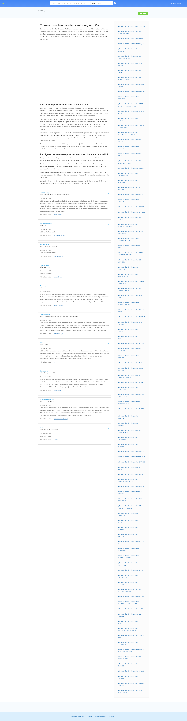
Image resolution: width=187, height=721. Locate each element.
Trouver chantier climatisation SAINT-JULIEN (131, 636)
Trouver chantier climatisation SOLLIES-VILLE (131, 543)
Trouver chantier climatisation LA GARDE (129, 71)
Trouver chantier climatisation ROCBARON (128, 424)
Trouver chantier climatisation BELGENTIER (128, 550)
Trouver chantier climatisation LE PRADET (129, 141)
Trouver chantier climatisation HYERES (131, 38)
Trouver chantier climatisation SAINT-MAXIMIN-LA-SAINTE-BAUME (131, 105)
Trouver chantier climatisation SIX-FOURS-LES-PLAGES (130, 57)
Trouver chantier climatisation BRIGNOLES (128, 98)
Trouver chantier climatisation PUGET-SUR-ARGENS (131, 232)
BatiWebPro (168, 710)
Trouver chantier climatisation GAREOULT (128, 268)
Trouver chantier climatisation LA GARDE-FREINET (129, 658)
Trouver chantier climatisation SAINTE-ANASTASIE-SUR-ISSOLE (131, 651)
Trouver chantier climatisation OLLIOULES (128, 119)
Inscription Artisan (175, 3)
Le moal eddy (58, 215)
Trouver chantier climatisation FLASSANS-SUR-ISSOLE (128, 480)
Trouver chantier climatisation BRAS (131, 570)
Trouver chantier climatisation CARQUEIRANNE (128, 174)
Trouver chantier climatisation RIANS (131, 363)
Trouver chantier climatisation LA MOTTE (129, 468)
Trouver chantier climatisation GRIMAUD (128, 357)
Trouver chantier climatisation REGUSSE (128, 622)
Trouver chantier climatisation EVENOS (132, 597)
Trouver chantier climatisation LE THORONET (129, 615)
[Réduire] (175, 693)
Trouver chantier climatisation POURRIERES (128, 337)
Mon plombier (58, 256)
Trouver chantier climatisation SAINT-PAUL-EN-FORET (131, 691)
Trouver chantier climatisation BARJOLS (132, 462)
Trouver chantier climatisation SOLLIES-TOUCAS (131, 311)
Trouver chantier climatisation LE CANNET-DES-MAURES (129, 376)
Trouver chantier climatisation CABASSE (128, 665)
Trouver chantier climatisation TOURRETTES (128, 514)
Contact (111, 716)
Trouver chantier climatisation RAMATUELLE (128, 564)
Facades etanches (59, 235)
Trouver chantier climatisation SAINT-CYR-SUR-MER (131, 126)
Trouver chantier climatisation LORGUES (128, 201)
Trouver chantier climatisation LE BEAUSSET (129, 188)
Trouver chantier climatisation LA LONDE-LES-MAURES (129, 162)
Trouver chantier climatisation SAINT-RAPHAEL (131, 64)
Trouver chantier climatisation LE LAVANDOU (129, 261)
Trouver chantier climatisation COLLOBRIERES (128, 643)
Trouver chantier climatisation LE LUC (131, 195)
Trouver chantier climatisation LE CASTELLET (129, 350)
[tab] (74, 193)
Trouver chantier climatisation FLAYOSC (132, 343)
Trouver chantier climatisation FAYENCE (132, 317)
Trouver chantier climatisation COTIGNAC (128, 583)
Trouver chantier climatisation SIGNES (131, 486)
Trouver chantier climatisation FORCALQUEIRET (128, 576)
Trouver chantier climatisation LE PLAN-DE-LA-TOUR (131, 500)
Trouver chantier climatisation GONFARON (128, 388)
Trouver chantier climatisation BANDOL (132, 212)
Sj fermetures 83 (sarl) (61, 419)
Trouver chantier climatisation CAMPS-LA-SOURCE (131, 684)
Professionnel (58, 277)
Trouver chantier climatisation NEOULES (128, 535)
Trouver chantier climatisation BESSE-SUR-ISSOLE (131, 493)
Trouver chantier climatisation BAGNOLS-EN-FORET (128, 557)
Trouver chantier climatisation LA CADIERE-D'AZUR (129, 289)
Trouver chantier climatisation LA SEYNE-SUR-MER (129, 32)
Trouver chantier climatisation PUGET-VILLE (131, 410)
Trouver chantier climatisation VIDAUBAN (128, 181)
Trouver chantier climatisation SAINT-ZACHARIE (131, 323)
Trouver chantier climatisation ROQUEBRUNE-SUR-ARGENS (128, 133)
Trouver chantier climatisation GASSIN (131, 474)
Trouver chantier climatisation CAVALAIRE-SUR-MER (128, 240)
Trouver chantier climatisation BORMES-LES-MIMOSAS (128, 225)
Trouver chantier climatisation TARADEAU (128, 677)
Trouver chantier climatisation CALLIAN (132, 457)
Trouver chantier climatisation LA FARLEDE (129, 218)
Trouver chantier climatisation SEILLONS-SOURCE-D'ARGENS (128, 603)
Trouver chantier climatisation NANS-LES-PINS (131, 369)
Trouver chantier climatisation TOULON (132, 26)
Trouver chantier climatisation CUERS (131, 168)
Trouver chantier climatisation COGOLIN (128, 148)
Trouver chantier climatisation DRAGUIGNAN (128, 50)
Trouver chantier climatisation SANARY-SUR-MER (131, 86)
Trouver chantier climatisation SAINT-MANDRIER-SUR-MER (131, 254)
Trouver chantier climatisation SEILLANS (128, 521)
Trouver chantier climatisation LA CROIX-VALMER (129, 431)
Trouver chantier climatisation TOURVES (128, 330)
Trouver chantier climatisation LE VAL (131, 382)
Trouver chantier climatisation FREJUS (131, 44)
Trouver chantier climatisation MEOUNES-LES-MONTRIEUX (128, 629)
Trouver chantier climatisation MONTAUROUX (128, 275)
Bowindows (57, 390)
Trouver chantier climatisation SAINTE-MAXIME (131, 112)
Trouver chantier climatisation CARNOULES (128, 438)
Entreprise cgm (59, 334)
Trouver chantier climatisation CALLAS (131, 671)
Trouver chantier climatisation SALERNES (128, 417)
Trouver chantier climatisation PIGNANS (128, 445)
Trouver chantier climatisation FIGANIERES (128, 528)
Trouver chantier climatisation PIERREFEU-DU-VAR (128, 304)
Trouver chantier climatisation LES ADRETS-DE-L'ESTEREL (130, 507)
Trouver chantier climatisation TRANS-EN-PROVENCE (131, 282)
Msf (55, 362)
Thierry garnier (58, 305)
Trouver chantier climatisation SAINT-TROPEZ (131, 296)
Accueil (40, 10)
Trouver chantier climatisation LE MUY (131, 207)
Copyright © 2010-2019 (77, 716)
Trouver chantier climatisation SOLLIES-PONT (131, 155)
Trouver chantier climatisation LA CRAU (132, 92)
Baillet (56, 440)
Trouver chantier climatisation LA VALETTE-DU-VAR (129, 78)
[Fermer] (179, 693)
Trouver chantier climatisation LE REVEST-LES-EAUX (129, 403)
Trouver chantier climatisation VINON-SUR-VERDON (131, 396)
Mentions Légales (100, 716)
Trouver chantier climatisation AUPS (131, 609)
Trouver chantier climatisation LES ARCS (130, 247)
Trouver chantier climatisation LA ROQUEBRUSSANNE (129, 590)
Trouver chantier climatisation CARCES (131, 451)
